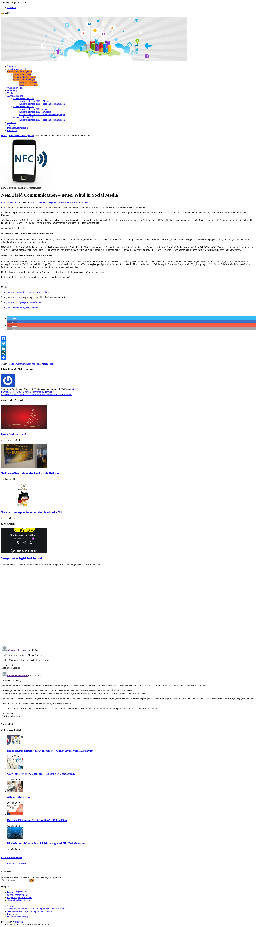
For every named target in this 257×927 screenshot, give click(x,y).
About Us (11, 122)
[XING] (128, 353)
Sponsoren (12, 125)
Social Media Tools (22, 74)
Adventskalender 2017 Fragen (33, 109)
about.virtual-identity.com (19, 900)
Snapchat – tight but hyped (21, 558)
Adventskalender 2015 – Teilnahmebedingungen (42, 120)
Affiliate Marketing (18, 797)
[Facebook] (128, 338)
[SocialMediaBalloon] (94, 60)
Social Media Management (19, 71)
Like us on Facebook (11, 857)
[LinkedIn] (128, 348)
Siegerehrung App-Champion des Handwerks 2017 (32, 512)
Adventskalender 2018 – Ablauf (34, 101)
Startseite (11, 7)
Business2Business (28, 82)
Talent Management (16, 69)
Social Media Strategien (24, 79)
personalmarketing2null (18, 895)
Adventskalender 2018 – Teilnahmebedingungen (42, 103)
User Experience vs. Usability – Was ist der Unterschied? (41, 773)
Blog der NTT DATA (17, 892)
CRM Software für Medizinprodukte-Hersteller (27, 392)
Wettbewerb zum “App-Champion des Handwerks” (31, 911)
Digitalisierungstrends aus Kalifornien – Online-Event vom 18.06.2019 (50, 750)
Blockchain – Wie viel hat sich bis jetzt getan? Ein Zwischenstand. (47, 843)
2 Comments (83, 202)
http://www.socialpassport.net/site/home (22, 302)
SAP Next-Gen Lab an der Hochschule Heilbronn (31, 473)
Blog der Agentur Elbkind (19, 897)
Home (4, 135)
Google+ (76, 389)
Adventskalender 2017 (23, 106)
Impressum (12, 130)
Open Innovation (15, 87)
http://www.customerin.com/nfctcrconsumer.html (26, 292)
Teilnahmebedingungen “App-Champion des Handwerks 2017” (37, 908)
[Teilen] (128, 357)
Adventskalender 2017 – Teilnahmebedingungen (42, 114)
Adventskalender (15, 95)
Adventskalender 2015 (23, 117)
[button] (12, 318)
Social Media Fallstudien (24, 77)
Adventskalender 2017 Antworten (35, 111)
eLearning (12, 90)
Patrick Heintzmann (10, 202)
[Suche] (2, 13)
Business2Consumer (28, 85)
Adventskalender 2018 (23, 98)
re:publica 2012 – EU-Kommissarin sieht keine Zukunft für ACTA (36, 394)
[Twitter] (128, 343)
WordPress (18, 921)
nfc (33, 364)
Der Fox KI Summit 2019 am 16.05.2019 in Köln (37, 820)
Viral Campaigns (15, 93)
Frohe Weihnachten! (13, 434)
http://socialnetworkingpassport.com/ (21, 307)
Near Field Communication (18, 364)
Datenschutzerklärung (17, 128)
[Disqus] (128, 605)
